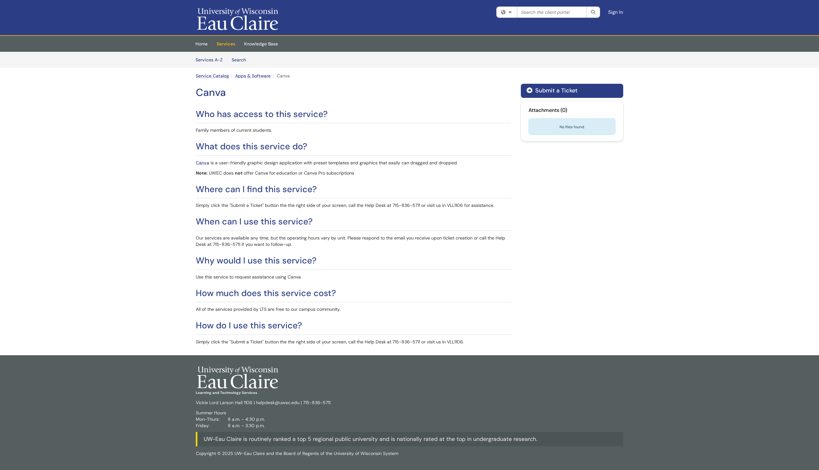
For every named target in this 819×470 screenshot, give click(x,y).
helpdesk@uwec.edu (277, 402)
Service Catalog (212, 76)
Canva (202, 163)
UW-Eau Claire (223, 439)
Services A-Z (209, 60)
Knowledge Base (261, 44)
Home (201, 44)
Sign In (615, 12)
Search (241, 60)
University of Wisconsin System (366, 453)
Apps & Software (253, 76)
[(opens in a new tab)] (238, 19)
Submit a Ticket (555, 90)
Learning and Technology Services (226, 392)
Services (226, 44)
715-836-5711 (316, 402)
